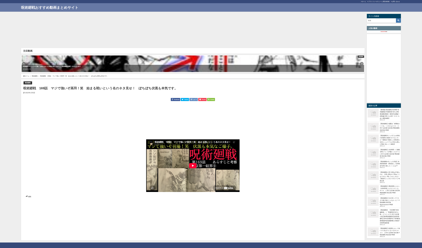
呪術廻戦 (28, 82)
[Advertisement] (88, 30)
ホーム (364, 1)
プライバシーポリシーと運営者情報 (378, 1)
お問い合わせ (396, 1)
